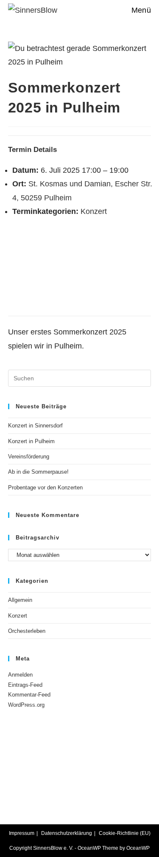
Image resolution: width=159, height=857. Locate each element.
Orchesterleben (26, 631)
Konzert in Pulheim (31, 441)
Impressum (21, 833)
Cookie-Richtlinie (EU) (125, 833)
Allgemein (20, 600)
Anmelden (20, 675)
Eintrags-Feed (25, 685)
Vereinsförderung (28, 456)
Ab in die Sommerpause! (38, 472)
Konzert (94, 211)
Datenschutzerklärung (66, 833)
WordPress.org (26, 705)
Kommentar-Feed (29, 694)
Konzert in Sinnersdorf (35, 425)
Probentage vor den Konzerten (45, 487)
